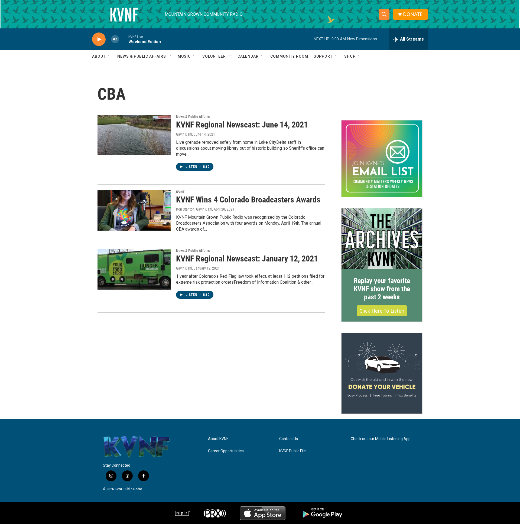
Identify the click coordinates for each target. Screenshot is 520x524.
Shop (350, 56)
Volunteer (214, 56)
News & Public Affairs (141, 56)
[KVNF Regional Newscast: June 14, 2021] (134, 135)
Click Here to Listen (381, 310)
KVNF (180, 192)
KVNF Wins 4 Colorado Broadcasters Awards (248, 199)
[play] (99, 39)
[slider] (124, 39)
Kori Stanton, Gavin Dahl (194, 209)
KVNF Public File (292, 451)
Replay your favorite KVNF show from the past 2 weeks (382, 289)
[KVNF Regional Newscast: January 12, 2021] (134, 269)
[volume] (115, 39)
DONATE (412, 14)
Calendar (248, 56)
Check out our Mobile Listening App (381, 439)
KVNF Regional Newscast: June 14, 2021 (242, 124)
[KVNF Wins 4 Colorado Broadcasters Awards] (134, 210)
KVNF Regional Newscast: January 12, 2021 (247, 258)
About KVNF (218, 439)
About (99, 56)
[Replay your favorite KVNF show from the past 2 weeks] (382, 238)
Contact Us (288, 439)
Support (323, 56)
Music (184, 56)
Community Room (289, 56)
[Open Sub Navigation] (110, 56)
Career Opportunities (226, 451)
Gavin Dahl (184, 134)
